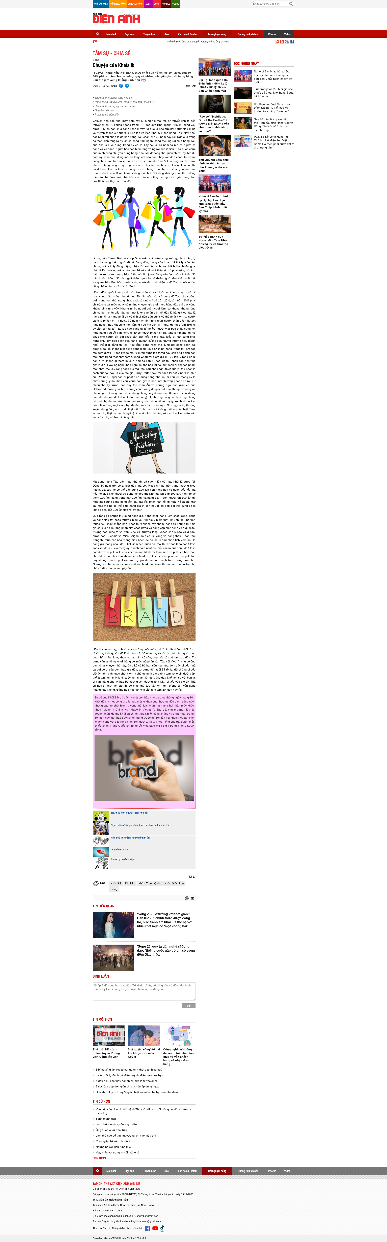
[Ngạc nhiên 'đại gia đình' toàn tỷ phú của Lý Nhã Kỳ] (101, 829)
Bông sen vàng (135, 3)
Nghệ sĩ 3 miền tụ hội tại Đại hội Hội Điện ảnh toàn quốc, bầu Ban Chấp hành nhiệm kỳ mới (214, 204)
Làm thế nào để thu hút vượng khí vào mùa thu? (127, 1135)
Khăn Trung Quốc (149, 883)
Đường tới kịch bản (248, 34)
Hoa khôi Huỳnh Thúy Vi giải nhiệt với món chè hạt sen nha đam (137, 1092)
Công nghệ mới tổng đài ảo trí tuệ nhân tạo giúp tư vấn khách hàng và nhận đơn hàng (178, 1057)
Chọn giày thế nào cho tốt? (113, 1141)
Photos (272, 34)
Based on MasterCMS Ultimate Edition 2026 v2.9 (119, 1238)
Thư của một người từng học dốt (114, 97)
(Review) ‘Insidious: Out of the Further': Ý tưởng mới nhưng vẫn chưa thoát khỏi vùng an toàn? (214, 124)
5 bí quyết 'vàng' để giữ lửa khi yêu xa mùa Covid (144, 1053)
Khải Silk (116, 883)
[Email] (193, 86)
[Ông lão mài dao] (101, 851)
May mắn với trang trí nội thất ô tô (117, 1152)
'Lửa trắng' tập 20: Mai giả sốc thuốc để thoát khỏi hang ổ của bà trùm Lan (273, 92)
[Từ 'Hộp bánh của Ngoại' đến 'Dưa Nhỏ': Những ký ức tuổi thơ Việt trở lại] (215, 224)
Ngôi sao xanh (101, 3)
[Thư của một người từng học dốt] (101, 817)
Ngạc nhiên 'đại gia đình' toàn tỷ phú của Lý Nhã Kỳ (125, 101)
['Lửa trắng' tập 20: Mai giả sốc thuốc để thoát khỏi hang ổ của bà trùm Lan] (243, 93)
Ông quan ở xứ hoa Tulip (112, 1130)
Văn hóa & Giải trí (187, 34)
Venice (175, 3)
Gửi (188, 1005)
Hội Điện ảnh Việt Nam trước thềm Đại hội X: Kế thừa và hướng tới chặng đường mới (272, 107)
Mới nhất (111, 34)
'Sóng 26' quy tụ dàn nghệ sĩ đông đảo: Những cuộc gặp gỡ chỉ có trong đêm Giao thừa (166, 950)
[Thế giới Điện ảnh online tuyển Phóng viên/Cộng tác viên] (109, 1035)
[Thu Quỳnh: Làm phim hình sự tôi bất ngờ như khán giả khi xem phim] (215, 145)
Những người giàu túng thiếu (114, 1146)
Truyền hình (149, 34)
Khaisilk (130, 883)
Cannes (166, 3)
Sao (166, 34)
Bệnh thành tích (106, 1118)
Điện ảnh (129, 34)
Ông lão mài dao (104, 110)
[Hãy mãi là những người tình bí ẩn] (101, 841)
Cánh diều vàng (118, 3)
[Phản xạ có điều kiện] (101, 863)
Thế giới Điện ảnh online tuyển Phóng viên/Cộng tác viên (188, 41)
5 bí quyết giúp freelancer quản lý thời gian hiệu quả (129, 1069)
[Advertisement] (221, 18)
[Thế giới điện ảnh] (116, 18)
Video (287, 34)
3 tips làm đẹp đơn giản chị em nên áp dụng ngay (127, 1086)
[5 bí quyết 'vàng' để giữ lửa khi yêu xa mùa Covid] (144, 1035)
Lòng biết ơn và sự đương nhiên (116, 1124)
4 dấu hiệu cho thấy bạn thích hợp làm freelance (127, 1080)
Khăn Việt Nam (174, 883)
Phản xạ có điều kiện (107, 114)
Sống (114, 889)
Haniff (148, 3)
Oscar (157, 3)
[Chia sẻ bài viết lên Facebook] (121, 86)
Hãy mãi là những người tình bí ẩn (115, 106)
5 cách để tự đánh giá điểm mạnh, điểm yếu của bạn (129, 1075)
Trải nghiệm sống (217, 34)
